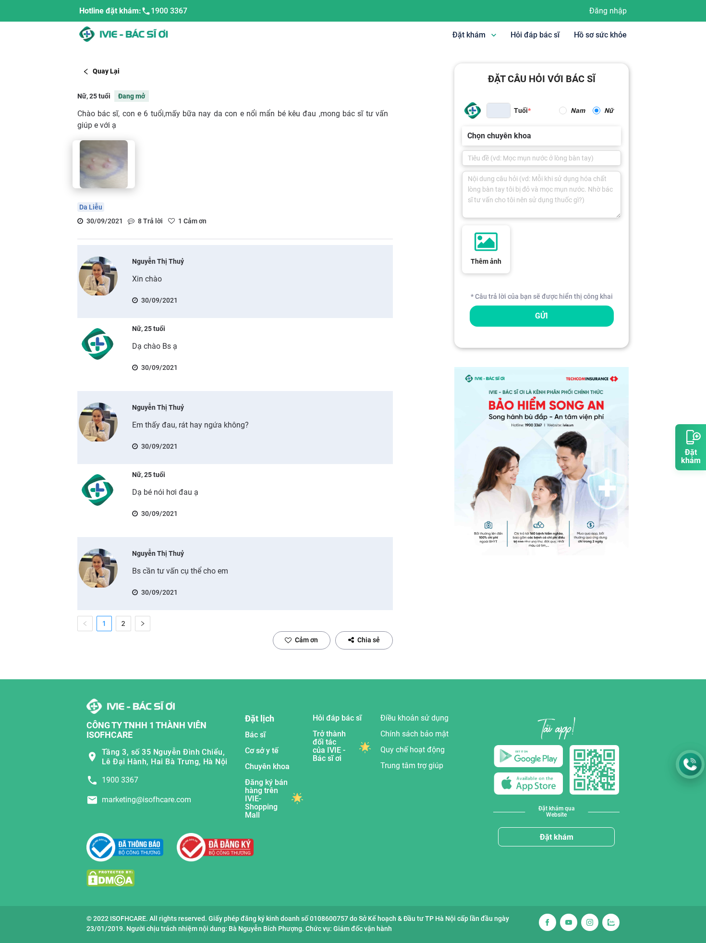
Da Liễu (90, 207)
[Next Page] (142, 623)
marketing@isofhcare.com (146, 799)
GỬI (541, 315)
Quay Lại (106, 71)
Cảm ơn (306, 640)
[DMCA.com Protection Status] (110, 877)
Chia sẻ (368, 640)
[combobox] (468, 136)
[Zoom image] (104, 164)
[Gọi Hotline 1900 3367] (690, 764)
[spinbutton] (498, 110)
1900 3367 (169, 10)
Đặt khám (556, 837)
